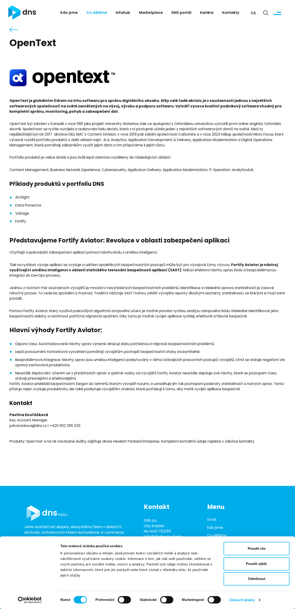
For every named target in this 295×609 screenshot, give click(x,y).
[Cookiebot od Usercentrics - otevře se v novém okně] (30, 600)
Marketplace (151, 13)
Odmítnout (256, 579)
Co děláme (96, 13)
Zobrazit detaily (242, 600)
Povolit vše (257, 548)
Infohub (123, 13)
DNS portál (181, 13)
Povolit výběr (256, 564)
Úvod (211, 520)
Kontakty (230, 13)
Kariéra (206, 13)
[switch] (124, 599)
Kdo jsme (69, 13)
